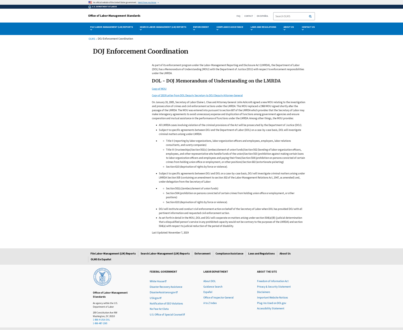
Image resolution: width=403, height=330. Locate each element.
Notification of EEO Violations (166, 303)
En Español (262, 16)
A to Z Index (210, 303)
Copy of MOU (159, 89)
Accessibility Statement (270, 308)
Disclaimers (263, 292)
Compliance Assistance (229, 253)
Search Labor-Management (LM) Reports (165, 253)
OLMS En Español (101, 259)
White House (157, 281)
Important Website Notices (272, 297)
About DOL (209, 281)
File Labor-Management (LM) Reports (113, 253)
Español (207, 292)
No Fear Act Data (159, 309)
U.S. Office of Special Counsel (166, 314)
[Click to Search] (310, 16)
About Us (285, 253)
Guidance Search (212, 286)
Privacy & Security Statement (274, 286)
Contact (248, 16)
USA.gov (154, 298)
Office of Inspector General (218, 297)
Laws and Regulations (261, 253)
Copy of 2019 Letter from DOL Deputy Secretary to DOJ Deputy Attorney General (197, 95)
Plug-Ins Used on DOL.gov (271, 303)
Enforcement (203, 253)
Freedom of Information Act (273, 281)
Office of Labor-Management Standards (114, 16)
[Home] (102, 276)
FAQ (238, 16)
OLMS (92, 39)
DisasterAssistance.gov (162, 292)
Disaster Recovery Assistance (166, 287)
